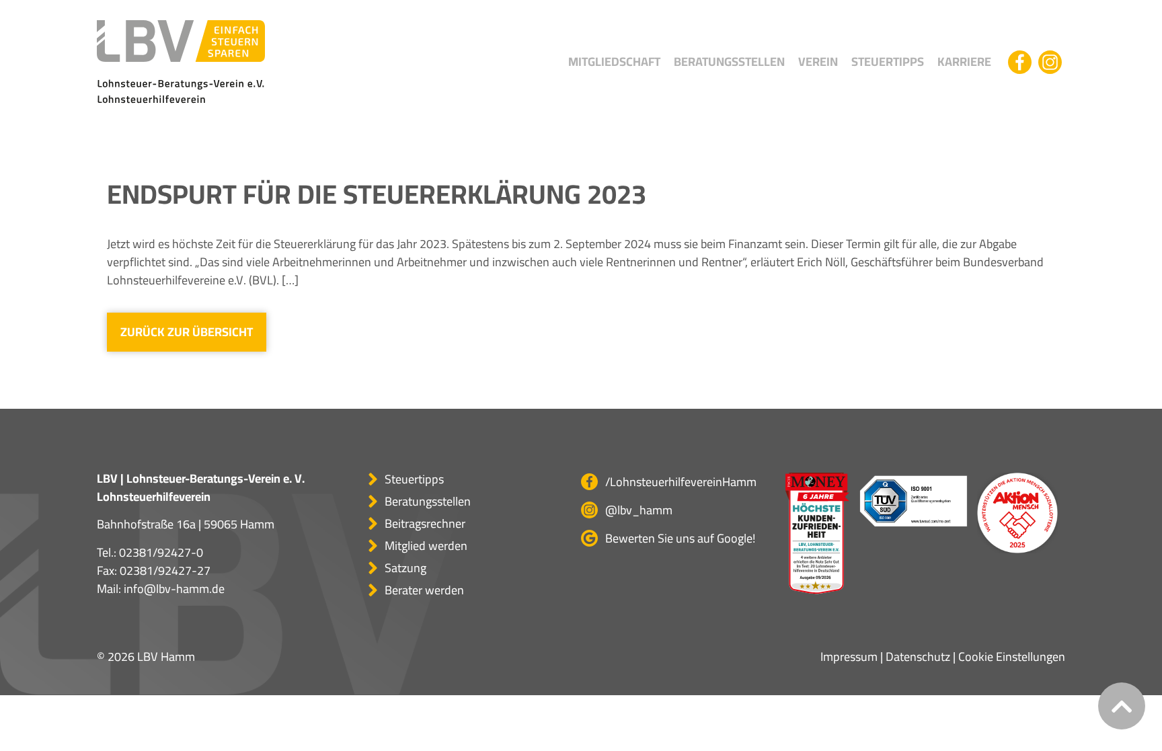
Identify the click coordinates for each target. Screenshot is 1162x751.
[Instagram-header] (1050, 62)
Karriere (964, 61)
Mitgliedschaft (614, 61)
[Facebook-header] (1020, 62)
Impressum (849, 656)
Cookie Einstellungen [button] (1011, 656)
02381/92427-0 (161, 552)
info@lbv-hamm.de (174, 589)
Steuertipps (887, 61)
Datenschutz (918, 656)
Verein (818, 61)
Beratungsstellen (729, 61)
